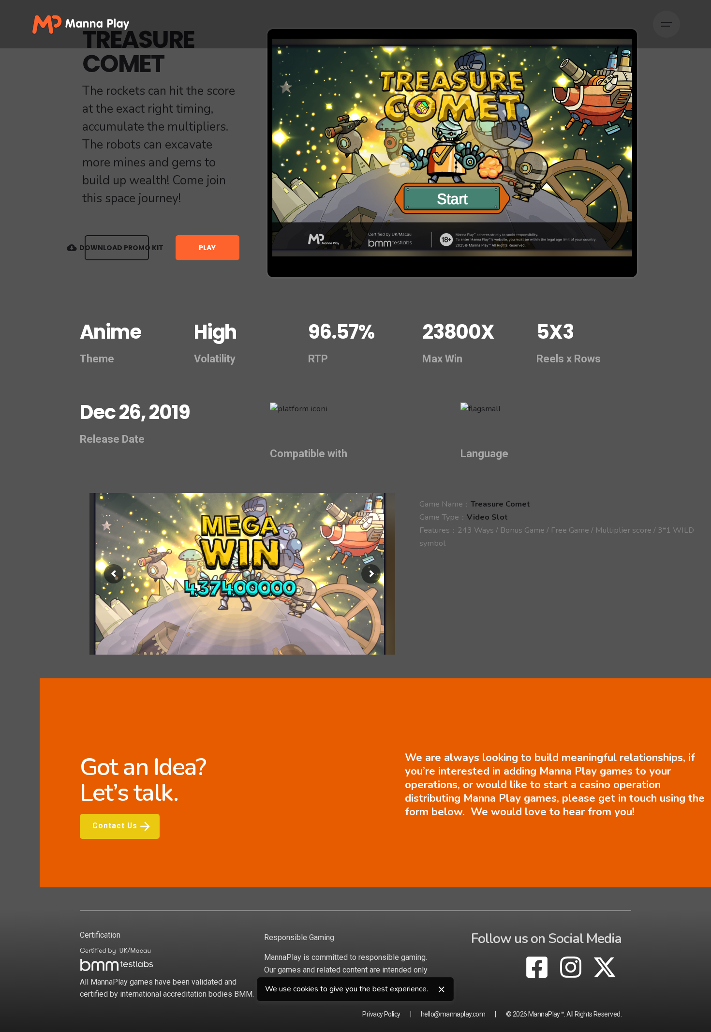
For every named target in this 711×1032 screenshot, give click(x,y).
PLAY (207, 248)
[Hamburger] (666, 24)
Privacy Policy (381, 1014)
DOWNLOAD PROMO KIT (117, 248)
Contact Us (114, 826)
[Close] (441, 989)
